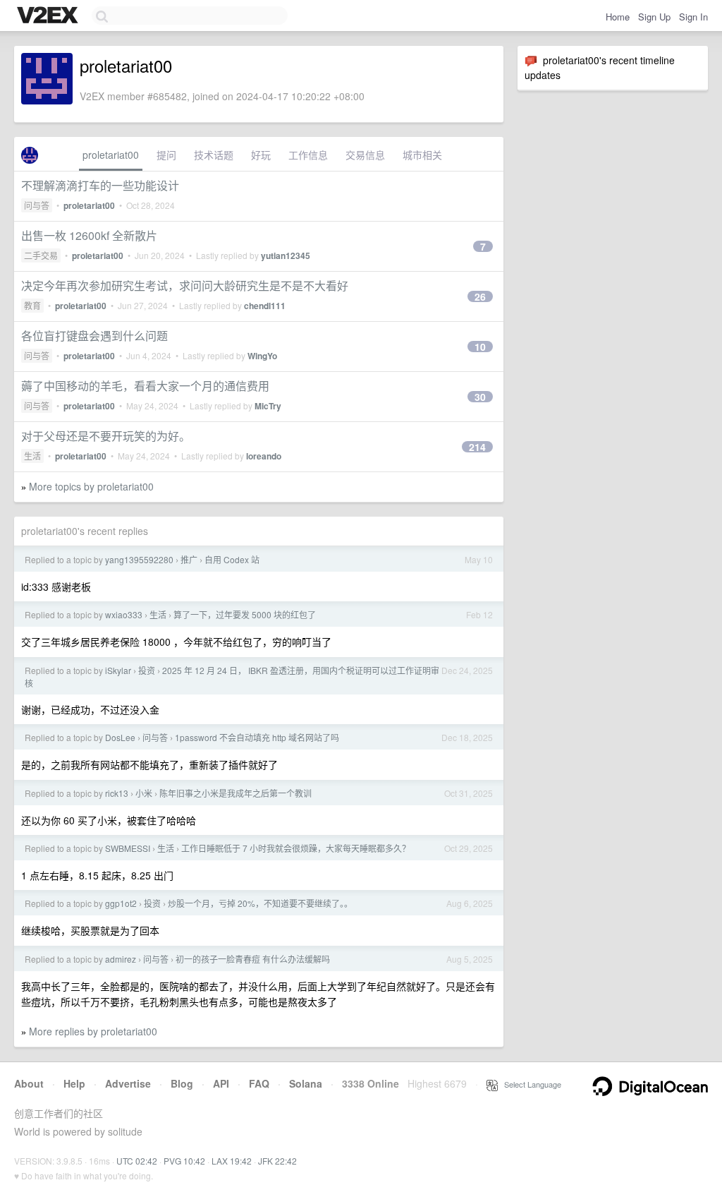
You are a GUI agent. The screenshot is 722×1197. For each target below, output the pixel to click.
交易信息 (365, 155)
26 (480, 296)
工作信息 (308, 155)
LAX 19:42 (232, 1161)
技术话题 (213, 155)
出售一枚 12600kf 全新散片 (89, 235)
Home (618, 16)
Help (74, 1083)
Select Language (529, 1084)
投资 (146, 670)
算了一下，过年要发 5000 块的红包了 (244, 614)
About (29, 1083)
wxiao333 (123, 614)
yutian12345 (285, 255)
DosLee (120, 737)
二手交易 (41, 255)
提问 (166, 155)
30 (480, 396)
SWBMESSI (127, 848)
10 (480, 346)
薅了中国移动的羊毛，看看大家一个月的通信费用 (145, 386)
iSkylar (118, 670)
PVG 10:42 (184, 1161)
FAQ (259, 1083)
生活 (32, 456)
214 (477, 446)
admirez (120, 959)
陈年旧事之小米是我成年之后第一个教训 (235, 793)
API (221, 1083)
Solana (305, 1083)
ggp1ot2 (121, 903)
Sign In (693, 16)
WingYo (262, 355)
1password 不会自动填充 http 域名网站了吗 (257, 737)
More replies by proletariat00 (93, 1031)
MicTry (268, 405)
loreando (263, 456)
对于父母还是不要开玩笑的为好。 (105, 436)
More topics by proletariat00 (91, 486)
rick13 (116, 793)
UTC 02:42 (136, 1161)
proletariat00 (110, 155)
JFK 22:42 (277, 1161)
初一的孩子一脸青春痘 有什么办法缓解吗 (253, 959)
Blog (182, 1083)
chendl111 (265, 305)
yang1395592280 (139, 559)
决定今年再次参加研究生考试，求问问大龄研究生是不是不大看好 (184, 285)
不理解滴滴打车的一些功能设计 (100, 185)
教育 (32, 305)
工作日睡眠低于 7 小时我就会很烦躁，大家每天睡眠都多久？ (295, 848)
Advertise (128, 1083)
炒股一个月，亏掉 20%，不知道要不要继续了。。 (260, 903)
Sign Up (654, 16)
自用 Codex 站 (231, 559)
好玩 (261, 155)
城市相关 (422, 155)
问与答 (36, 205)
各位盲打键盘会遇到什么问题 (94, 335)
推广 (188, 559)
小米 (143, 793)
